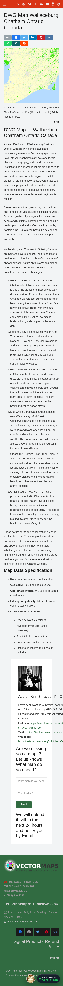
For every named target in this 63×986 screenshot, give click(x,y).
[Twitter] (30, 4)
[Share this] (16, 37)
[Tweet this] (24, 37)
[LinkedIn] (41, 4)
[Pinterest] (59, 4)
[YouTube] (47, 4)
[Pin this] (41, 37)
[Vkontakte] (55, 932)
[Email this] (8, 37)
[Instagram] (35, 4)
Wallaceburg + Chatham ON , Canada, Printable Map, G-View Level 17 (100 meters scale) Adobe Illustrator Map (31, 112)
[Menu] (4, 4)
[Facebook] (24, 4)
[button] (48, 978)
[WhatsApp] (18, 4)
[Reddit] (53, 4)
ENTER (54, 958)
